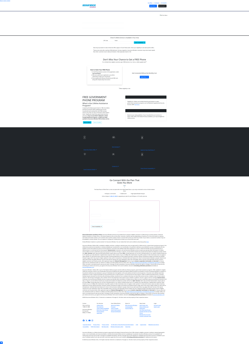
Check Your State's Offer (90, 149)
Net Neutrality (105, 326)
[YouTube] (89, 320)
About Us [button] (135, 6)
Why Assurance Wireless (131, 305)
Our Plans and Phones (145, 310)
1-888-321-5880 (113, 196)
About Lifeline (87, 122)
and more (137, 104)
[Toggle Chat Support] (1, 343)
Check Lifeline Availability (103, 308)
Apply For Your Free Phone (147, 150)
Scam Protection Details (90, 169)
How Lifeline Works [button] (126, 6)
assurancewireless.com (88, 267)
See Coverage (115, 147)
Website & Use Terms (153, 324)
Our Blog (150, 3)
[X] (86, 320)
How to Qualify (97, 122)
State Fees (127, 326)
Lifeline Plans (100, 305)
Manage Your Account (145, 314)
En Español (164, 3)
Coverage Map (128, 307)
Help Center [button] (144, 6)
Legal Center (143, 324)
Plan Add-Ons (100, 307)
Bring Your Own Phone (102, 310)
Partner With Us (129, 308)
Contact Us (115, 166)
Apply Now (152, 6)
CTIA (137, 324)
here (147, 242)
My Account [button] (162, 6)
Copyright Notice (87, 324)
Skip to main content (5, 0)
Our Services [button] (116, 6)
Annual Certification (116, 311)
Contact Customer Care (145, 316)
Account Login (157, 305)
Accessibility (86, 326)
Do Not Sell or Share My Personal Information (122, 324)
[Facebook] (83, 320)
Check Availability (139, 42)
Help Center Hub (144, 305)
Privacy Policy (96, 324)
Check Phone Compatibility (147, 168)
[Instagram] (92, 320)
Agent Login (157, 307)
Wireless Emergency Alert (117, 326)
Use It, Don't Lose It (116, 310)
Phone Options (100, 311)
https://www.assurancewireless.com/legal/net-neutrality (145, 262)
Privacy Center (105, 324)
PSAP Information (95, 326)
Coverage (156, 3)
